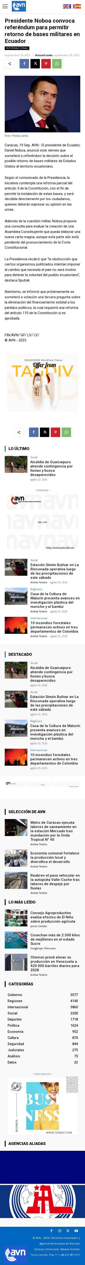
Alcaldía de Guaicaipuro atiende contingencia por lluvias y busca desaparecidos (51, 468)
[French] (72, 6)
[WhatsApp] (57, 63)
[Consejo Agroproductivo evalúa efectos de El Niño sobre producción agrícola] (16, 917)
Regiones (36, 589)
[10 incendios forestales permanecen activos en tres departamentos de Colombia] (16, 625)
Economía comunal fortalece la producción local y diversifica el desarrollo (54, 857)
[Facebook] (24, 63)
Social (34, 457)
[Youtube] (76, 1231)
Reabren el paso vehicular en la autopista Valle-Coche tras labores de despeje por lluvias (55, 881)
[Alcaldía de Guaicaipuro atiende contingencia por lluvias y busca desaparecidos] (16, 464)
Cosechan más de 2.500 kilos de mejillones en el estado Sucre (55, 939)
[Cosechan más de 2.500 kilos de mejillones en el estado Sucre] (16, 940)
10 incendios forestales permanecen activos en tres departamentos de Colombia (54, 627)
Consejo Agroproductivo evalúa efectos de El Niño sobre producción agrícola (52, 917)
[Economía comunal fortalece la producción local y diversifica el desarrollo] (16, 858)
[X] (35, 63)
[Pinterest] (46, 63)
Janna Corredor (38, 926)
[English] (66, 6)
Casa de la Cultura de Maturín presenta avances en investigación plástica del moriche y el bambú (55, 600)
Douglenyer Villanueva (42, 948)
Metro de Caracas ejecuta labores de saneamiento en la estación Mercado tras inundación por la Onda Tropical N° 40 (53, 831)
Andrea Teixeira (38, 582)
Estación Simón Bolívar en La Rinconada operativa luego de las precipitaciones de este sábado (54, 571)
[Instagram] (59, 1231)
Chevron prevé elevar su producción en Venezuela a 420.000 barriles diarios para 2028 (54, 963)
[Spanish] (78, 6)
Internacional (17, 48)
